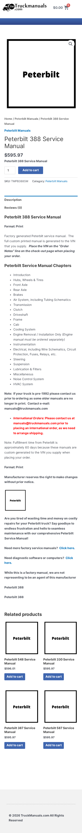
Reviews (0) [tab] (13, 207)
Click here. (67, 548)
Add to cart (31, 170)
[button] (71, 44)
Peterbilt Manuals (26, 118)
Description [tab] (13, 199)
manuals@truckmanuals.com (35, 423)
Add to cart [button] (15, 676)
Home (8, 118)
